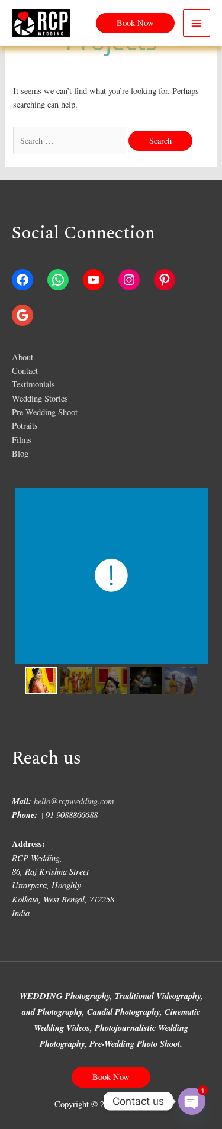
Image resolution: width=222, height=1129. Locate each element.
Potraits (25, 425)
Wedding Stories (40, 398)
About (22, 357)
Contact (25, 370)
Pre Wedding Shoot (45, 412)
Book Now (111, 1076)
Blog (20, 453)
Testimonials (33, 384)
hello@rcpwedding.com (74, 801)
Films (21, 439)
